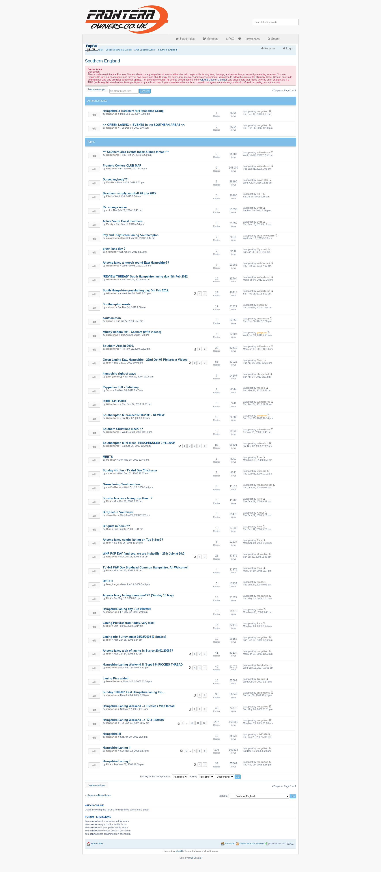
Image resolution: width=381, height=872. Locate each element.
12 (204, 723)
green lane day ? (114, 248)
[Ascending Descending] (228, 776)
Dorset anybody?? (115, 179)
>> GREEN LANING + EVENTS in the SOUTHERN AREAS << (144, 124)
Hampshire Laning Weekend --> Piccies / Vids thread (139, 706)
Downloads (253, 39)
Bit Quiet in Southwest (118, 512)
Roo (259, 457)
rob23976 (262, 734)
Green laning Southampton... (122, 484)
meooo (261, 387)
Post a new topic (96, 89)
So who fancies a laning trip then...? (127, 498)
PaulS (260, 582)
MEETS (108, 456)
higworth (111, 251)
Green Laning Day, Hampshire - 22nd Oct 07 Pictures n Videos (145, 359)
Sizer (260, 360)
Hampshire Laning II (117, 747)
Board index (187, 38)
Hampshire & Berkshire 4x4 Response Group (133, 111)
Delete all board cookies (251, 843)
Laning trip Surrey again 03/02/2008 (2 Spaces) (134, 636)
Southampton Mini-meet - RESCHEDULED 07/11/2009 (139, 442)
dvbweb (110, 307)
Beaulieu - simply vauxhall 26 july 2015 (129, 193)
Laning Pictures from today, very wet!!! (129, 622)
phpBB (179, 851)
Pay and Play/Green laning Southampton (131, 235)
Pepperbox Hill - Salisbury (121, 387)
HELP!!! (108, 581)
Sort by (193, 776)
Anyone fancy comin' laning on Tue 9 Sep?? (133, 539)
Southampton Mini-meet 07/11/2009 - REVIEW (133, 415)
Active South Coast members (122, 221)
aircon (109, 321)
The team (229, 843)
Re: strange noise (115, 207)
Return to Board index (99, 795)
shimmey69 (263, 692)
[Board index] (127, 19)
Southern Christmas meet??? (123, 429)
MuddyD (111, 459)
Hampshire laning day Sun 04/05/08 (127, 609)
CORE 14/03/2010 (114, 401)
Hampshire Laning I (116, 761)
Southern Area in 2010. (118, 345)
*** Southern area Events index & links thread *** (136, 152)
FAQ (231, 38)
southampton (112, 318)
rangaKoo (112, 114)
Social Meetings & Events (119, 50)
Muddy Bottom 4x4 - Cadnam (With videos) (132, 332)
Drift (259, 207)
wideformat (263, 263)
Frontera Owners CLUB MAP (122, 165)
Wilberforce (112, 155)
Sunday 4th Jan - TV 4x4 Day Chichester (130, 470)
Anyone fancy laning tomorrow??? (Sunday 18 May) (138, 595)
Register (269, 48)
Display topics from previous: (156, 776)
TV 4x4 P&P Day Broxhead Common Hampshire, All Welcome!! (146, 567)
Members (212, 38)
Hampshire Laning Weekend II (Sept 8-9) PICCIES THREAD (143, 664)
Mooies (110, 182)
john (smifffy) (114, 376)
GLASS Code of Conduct (213, 79)
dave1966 (262, 180)
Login (289, 48)
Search (275, 38)
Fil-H (109, 196)
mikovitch (262, 443)
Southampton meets (116, 304)
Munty (109, 224)
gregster (262, 332)
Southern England (167, 50)
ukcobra (111, 473)
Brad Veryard (195, 858)
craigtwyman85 (115, 238)
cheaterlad (263, 318)
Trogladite (263, 665)
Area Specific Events (144, 50)
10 (192, 723)
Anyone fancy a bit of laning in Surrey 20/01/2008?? (138, 650)
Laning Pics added (115, 678)
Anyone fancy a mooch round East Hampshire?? (136, 262)
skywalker (112, 515)
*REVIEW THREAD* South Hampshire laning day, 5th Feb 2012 (145, 276)
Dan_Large (112, 584)
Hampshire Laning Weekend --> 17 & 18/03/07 (133, 720)
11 (198, 723)
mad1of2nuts (113, 487)
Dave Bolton (113, 681)
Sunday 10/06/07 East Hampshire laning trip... (134, 692)
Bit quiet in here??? (116, 526)
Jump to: (223, 796)
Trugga (261, 679)
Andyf (260, 512)
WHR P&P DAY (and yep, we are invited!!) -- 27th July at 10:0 (143, 553)
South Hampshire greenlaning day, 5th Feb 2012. (136, 290)
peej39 (260, 305)
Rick (108, 362)
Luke (260, 609)
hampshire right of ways (119, 373)
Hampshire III (112, 733)
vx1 (108, 210)
